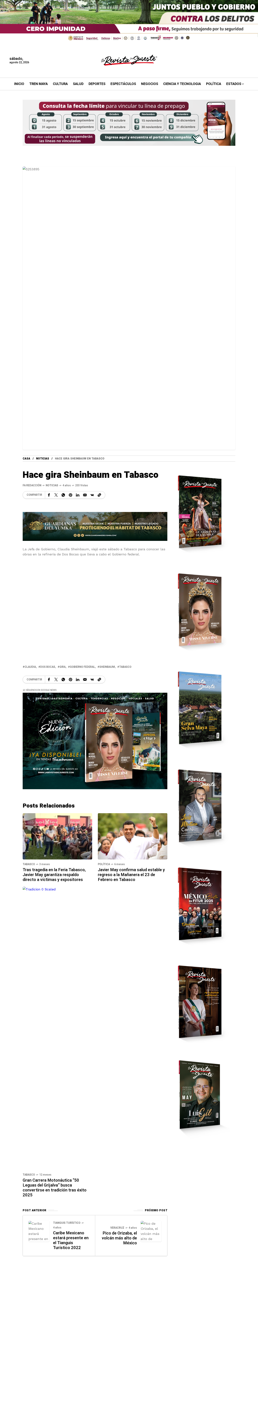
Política (104, 864)
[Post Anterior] (39, 1231)
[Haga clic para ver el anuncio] (129, 21)
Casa (26, 459)
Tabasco (29, 864)
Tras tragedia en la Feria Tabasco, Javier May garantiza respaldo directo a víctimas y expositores (54, 875)
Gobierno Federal (82, 667)
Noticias (42, 459)
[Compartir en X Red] (56, 495)
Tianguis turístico (66, 1223)
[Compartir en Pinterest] (70, 495)
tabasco (125, 667)
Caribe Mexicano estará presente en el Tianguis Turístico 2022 (71, 1240)
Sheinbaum (107, 667)
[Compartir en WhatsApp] (63, 495)
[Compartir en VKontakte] (92, 495)
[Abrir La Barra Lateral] (246, 43)
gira (62, 667)
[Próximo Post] (151, 1231)
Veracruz (117, 1228)
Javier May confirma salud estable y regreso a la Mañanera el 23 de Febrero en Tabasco (131, 875)
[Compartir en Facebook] (49, 495)
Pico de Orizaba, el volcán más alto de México (119, 1238)
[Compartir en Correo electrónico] (85, 495)
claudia (30, 667)
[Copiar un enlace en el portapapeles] (99, 495)
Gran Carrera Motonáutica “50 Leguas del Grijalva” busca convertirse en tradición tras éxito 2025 (55, 1187)
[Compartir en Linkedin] (77, 495)
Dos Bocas (47, 667)
